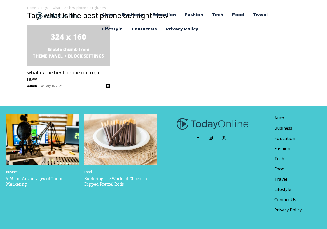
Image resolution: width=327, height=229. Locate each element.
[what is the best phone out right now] (68, 45)
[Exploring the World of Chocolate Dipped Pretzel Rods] (120, 139)
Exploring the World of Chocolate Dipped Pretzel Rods (116, 181)
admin (32, 86)
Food (88, 172)
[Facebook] (198, 138)
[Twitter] (224, 138)
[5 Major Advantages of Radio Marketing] (42, 139)
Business (13, 172)
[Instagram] (211, 138)
